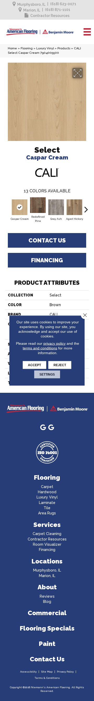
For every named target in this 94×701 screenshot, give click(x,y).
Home (12, 48)
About (47, 587)
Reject (60, 365)
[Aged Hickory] (74, 207)
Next (86, 206)
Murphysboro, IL (31, 4)
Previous (8, 206)
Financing (47, 260)
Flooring (27, 48)
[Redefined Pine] (38, 205)
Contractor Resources (49, 16)
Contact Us (47, 240)
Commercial (47, 613)
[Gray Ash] (56, 207)
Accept (34, 365)
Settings (47, 374)
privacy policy (54, 343)
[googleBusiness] (43, 427)
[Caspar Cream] (19, 207)
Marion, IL (31, 10)
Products (63, 48)
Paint (47, 643)
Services (47, 524)
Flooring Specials (47, 628)
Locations (47, 561)
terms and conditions (40, 348)
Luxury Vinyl (45, 48)
